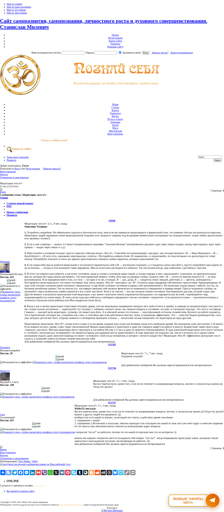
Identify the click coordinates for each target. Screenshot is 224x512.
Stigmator (5, 261)
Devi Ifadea (24, 461)
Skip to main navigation (19, 7)
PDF (9, 206)
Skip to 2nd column (17, 12)
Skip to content (14, 4)
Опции (4, 197)
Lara (2, 414)
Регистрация (33, 168)
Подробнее (39, 485)
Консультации (8, 171)
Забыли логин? (160, 52)
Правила (12, 215)
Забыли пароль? (52, 168)
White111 (5, 371)
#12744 (112, 368)
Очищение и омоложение (14, 177)
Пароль (90, 52)
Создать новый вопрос (20, 203)
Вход (17, 168)
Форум (4, 174)
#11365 (112, 344)
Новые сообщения (17, 212)
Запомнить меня (131, 52)
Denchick (5, 347)
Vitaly (35, 461)
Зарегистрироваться (181, 52)
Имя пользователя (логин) (46, 52)
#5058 (112, 220)
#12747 (112, 402)
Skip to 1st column (16, 10)
